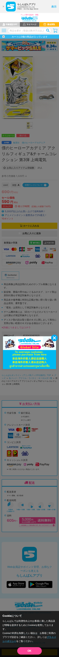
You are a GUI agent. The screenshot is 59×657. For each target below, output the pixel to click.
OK (29, 650)
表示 (54, 6)
